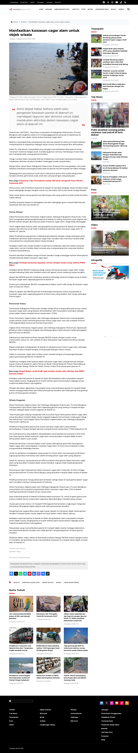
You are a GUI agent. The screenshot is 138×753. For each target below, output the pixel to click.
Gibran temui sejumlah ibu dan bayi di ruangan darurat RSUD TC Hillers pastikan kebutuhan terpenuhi (75, 617)
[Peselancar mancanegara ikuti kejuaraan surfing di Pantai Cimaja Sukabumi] (21, 665)
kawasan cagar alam (31, 582)
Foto (93, 189)
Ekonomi (43, 713)
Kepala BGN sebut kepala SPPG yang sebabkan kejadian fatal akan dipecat (115, 51)
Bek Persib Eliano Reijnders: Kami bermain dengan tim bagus (114, 86)
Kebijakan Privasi (108, 717)
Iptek (83, 9)
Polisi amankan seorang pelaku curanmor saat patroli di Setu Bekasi (108, 132)
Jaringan (104, 710)
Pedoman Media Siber (110, 725)
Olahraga (74, 717)
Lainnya (121, 9)
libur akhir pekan (71, 582)
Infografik (96, 260)
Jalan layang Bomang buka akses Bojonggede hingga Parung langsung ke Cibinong (115, 143)
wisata (17, 582)
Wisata (113, 9)
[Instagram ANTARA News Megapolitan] (112, 2)
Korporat (105, 736)
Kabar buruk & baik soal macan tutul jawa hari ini (110, 248)
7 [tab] (115, 257)
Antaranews (14, 2)
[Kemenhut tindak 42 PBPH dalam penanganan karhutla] (48, 665)
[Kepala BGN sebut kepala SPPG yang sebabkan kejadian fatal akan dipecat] (96, 52)
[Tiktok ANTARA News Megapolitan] (121, 2)
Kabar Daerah (45, 710)
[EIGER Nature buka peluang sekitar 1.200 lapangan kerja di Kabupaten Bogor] (48, 636)
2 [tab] (107, 222)
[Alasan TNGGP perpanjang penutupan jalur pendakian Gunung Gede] (76, 665)
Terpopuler (40, 2)
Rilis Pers (58, 2)
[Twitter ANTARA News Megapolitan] (108, 2)
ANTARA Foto (107, 732)
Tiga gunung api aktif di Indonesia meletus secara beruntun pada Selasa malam (76, 648)
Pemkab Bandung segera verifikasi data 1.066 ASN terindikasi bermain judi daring (115, 62)
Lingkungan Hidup (102, 9)
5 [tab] (116, 222)
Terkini (32, 2)
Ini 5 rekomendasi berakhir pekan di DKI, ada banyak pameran (20, 616)
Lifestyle (75, 9)
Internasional (76, 713)
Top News (49, 2)
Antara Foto (24, 2)
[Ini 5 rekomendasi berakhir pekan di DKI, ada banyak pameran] (21, 604)
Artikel (90, 9)
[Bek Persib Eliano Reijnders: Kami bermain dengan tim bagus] (96, 87)
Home (41, 9)
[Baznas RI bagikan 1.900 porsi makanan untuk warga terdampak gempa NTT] (96, 180)
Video (94, 225)
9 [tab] (121, 257)
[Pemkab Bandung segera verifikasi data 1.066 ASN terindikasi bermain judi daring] (96, 63)
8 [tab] (118, 257)
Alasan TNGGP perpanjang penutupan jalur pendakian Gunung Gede (75, 678)
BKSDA (58, 582)
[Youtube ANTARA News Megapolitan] (116, 2)
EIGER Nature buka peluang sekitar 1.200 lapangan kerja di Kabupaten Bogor (47, 648)
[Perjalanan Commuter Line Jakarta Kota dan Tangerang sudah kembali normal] (21, 636)
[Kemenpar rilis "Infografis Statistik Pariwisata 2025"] (48, 604)
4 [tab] (113, 222)
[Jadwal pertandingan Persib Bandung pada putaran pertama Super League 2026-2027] (96, 38)
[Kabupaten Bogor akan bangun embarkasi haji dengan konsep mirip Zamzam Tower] (96, 156)
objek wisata (48, 582)
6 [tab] (112, 257)
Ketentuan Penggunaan (111, 713)
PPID (103, 740)
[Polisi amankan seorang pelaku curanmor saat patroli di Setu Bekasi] (110, 115)
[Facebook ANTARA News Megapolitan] (104, 2)
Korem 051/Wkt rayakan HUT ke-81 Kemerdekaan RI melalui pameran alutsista (115, 168)
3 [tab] (110, 222)
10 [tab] (124, 257)
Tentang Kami (107, 721)
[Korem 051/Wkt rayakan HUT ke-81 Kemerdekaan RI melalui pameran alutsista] (96, 169)
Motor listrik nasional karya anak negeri (108, 328)
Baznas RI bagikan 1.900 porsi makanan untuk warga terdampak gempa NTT (115, 179)
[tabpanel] (110, 207)
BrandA (104, 729)
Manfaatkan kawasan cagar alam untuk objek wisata (49, 22)
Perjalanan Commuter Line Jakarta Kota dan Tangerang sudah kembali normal (21, 648)
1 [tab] (103, 222)
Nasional (48, 9)
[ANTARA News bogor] (20, 9)
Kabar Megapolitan (61, 9)
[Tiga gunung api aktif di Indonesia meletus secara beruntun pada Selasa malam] (76, 636)
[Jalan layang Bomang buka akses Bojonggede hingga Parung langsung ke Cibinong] (96, 144)
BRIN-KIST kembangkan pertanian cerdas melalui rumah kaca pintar (106, 212)
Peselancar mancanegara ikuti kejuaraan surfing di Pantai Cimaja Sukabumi (19, 678)
